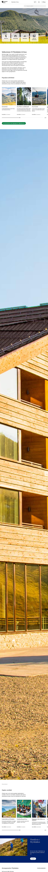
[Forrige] (4, 96)
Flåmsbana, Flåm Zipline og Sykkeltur (38, 820)
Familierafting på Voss (22, 819)
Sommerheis (5, 106)
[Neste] (43, 96)
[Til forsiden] (5, 2)
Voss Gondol (35, 106)
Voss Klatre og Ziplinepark (23, 106)
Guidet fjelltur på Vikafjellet (8, 819)
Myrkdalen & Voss (15, 2)
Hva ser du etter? (29, 6)
